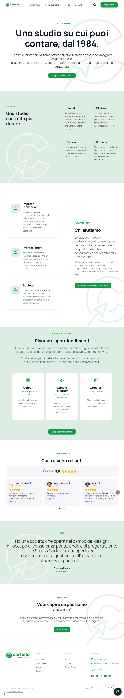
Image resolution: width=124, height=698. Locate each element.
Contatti (39, 671)
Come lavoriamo (42, 663)
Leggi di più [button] (14, 501)
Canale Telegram (71, 667)
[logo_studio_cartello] (13, 5)
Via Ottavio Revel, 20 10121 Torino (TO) (106, 664)
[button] (72, 5)
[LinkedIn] (92, 674)
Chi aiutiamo (40, 659)
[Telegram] (109, 674)
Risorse (38, 667)
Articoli (67, 659)
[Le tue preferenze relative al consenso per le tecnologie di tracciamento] (4, 693)
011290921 (98, 670)
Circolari (68, 663)
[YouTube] (105, 674)
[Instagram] (101, 674)
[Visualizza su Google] (11, 484)
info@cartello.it (100, 659)
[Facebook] (97, 674)
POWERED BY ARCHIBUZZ (14, 691)
